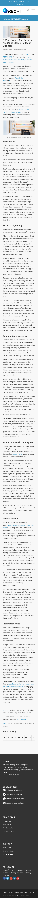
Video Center (7, 847)
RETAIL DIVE (7, 57)
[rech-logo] (16, 10)
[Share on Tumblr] (22, 738)
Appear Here (17, 454)
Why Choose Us (8, 828)
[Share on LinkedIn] (19, 738)
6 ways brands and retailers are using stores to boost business (17, 59)
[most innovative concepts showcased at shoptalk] (16, 32)
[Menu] (32, 10)
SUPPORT (22, 1)
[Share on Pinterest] (15, 738)
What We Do (7, 824)
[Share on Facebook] (5, 738)
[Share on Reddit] (29, 738)
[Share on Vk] (26, 738)
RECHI (24, 49)
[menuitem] (13, 1)
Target (17, 78)
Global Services (8, 854)
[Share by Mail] (33, 738)
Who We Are (7, 821)
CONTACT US (19, 4)
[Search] (27, 10)
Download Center (8, 851)
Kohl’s (11, 80)
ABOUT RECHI (13, 1)
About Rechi (9, 817)
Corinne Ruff (27, 54)
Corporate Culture (8, 831)
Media (17, 49)
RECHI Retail (21, 719)
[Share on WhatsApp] (12, 738)
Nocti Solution (26, 895)
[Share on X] (8, 738)
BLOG (28, 1)
